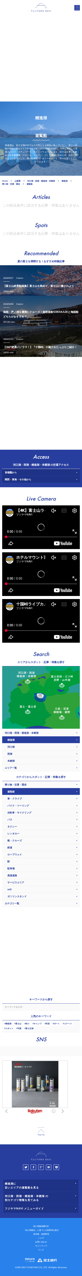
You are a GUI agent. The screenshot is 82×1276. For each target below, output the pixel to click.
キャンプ (38, 1024)
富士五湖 (29, 1028)
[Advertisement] (41, 58)
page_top (41, 1131)
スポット (9, 1028)
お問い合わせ (41, 1242)
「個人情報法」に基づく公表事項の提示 (41, 1230)
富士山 (18, 1024)
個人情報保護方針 (41, 1226)
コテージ (68, 1024)
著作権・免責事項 (41, 1234)
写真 (19, 1028)
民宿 (48, 1024)
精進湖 (8, 1024)
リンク (41, 1250)
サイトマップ (41, 1246)
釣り (28, 1024)
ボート (57, 1024)
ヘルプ (41, 1238)
